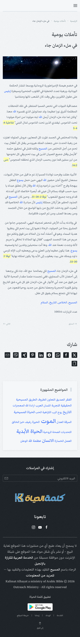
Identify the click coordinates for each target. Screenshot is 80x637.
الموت (48, 421)
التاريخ (53, 302)
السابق (71, 323)
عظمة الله (34, 440)
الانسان (47, 440)
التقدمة (60, 615)
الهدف (48, 615)
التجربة (55, 405)
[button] (75, 5)
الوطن (24, 441)
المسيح (43, 148)
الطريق (32, 399)
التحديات (66, 432)
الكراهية (46, 412)
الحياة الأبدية (29, 431)
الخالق (15, 422)
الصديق (60, 399)
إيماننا (37, 615)
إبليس (7, 91)
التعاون (51, 399)
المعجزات (19, 405)
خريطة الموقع (23, 615)
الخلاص (62, 302)
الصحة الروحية (51, 432)
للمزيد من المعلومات (40, 575)
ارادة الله (30, 405)
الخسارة (59, 441)
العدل (60, 422)
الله (14, 111)
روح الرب (56, 412)
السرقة (68, 422)
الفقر (68, 399)
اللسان (47, 405)
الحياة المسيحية (24, 412)
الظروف (42, 399)
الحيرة (35, 422)
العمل (68, 441)
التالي (8, 323)
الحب (38, 412)
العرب (39, 405)
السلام (44, 302)
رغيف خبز (25, 422)
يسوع (20, 180)
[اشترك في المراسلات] (6, 478)
